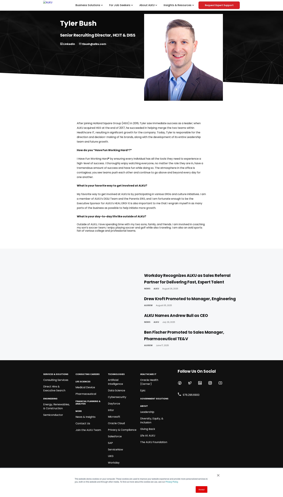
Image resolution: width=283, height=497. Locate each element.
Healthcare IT (148, 374)
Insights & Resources (177, 5)
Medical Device (85, 387)
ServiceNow (115, 449)
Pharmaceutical (85, 394)
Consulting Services (55, 380)
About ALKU (147, 5)
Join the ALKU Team (88, 430)
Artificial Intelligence (115, 382)
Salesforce (115, 436)
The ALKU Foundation (153, 442)
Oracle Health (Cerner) (149, 382)
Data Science (116, 390)
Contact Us (82, 423)
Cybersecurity (117, 397)
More (78, 411)
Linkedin (69, 44)
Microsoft (114, 417)
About (144, 406)
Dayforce (114, 403)
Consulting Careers (87, 374)
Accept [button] (201, 489)
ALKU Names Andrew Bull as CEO (176, 315)
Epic (143, 390)
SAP (110, 443)
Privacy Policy (172, 481)
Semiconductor (53, 415)
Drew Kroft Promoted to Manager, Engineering (190, 298)
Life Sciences (82, 382)
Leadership (147, 412)
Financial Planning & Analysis (87, 402)
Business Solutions (87, 5)
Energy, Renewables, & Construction (56, 406)
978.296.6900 (191, 395)
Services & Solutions (55, 374)
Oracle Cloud (116, 423)
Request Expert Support (219, 5)
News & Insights (85, 417)
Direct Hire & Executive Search (54, 388)
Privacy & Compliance (122, 430)
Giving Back (147, 429)
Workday (114, 463)
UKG (110, 456)
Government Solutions (154, 399)
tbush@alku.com (94, 44)
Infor (111, 410)
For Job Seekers (119, 5)
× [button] (217, 474)
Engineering (50, 399)
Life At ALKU (147, 435)
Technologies (116, 374)
